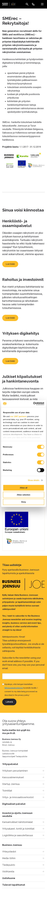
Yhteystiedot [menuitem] (9, 851)
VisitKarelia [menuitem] (8, 871)
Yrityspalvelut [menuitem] (10, 764)
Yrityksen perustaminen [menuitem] (15, 770)
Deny (23, 502)
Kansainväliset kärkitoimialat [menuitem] (17, 822)
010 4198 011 (23, 730)
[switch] (40, 454)
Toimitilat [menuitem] (7, 790)
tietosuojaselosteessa (14, 688)
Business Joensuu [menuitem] (12, 845)
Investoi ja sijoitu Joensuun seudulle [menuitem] (17, 814)
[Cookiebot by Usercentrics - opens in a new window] (33, 403)
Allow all (23, 488)
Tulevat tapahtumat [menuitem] (13, 884)
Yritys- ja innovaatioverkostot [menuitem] (18, 797)
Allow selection (23, 495)
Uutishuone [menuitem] (8, 878)
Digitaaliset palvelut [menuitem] (13, 804)
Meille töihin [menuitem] (8, 858)
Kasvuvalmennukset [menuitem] (13, 777)
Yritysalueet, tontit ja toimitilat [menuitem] (18, 828)
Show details (33, 480)
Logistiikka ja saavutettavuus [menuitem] (17, 835)
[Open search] (27, 4)
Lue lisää (10, 264)
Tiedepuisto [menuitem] (8, 865)
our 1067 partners (18, 416)
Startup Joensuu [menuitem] (11, 784)
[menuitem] (33, 4)
